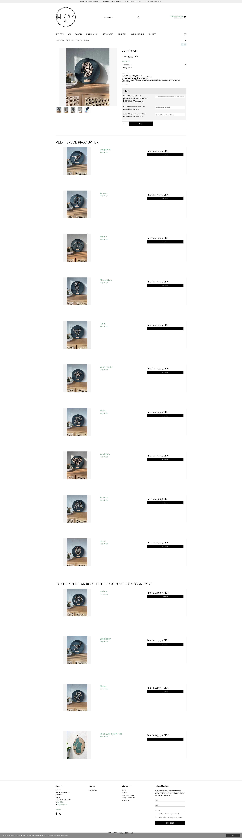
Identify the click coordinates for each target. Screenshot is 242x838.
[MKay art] (66, 17)
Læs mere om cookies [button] (61, 835)
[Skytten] (77, 255)
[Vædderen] (77, 472)
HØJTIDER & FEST (107, 34)
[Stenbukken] (77, 298)
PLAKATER (78, 34)
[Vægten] (77, 212)
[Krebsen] (77, 516)
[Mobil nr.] (170, 810)
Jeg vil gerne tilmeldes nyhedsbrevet (171, 813)
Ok (233, 835)
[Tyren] (77, 342)
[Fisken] (77, 429)
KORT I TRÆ (59, 34)
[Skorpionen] (77, 168)
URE (69, 34)
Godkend (170, 823)
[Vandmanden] (77, 385)
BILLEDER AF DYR (91, 34)
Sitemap (58, 809)
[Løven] (77, 559)
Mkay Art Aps (93, 790)
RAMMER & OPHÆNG (137, 34)
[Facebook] (56, 813)
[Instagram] (60, 813)
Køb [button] (141, 124)
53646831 (60, 802)
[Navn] (170, 800)
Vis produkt (165, 155)
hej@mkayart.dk (62, 804)
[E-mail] (170, 805)
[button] (182, 44)
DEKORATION (122, 34)
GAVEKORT (152, 34)
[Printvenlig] (185, 40)
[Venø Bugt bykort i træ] (77, 752)
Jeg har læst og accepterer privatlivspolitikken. (170, 817)
